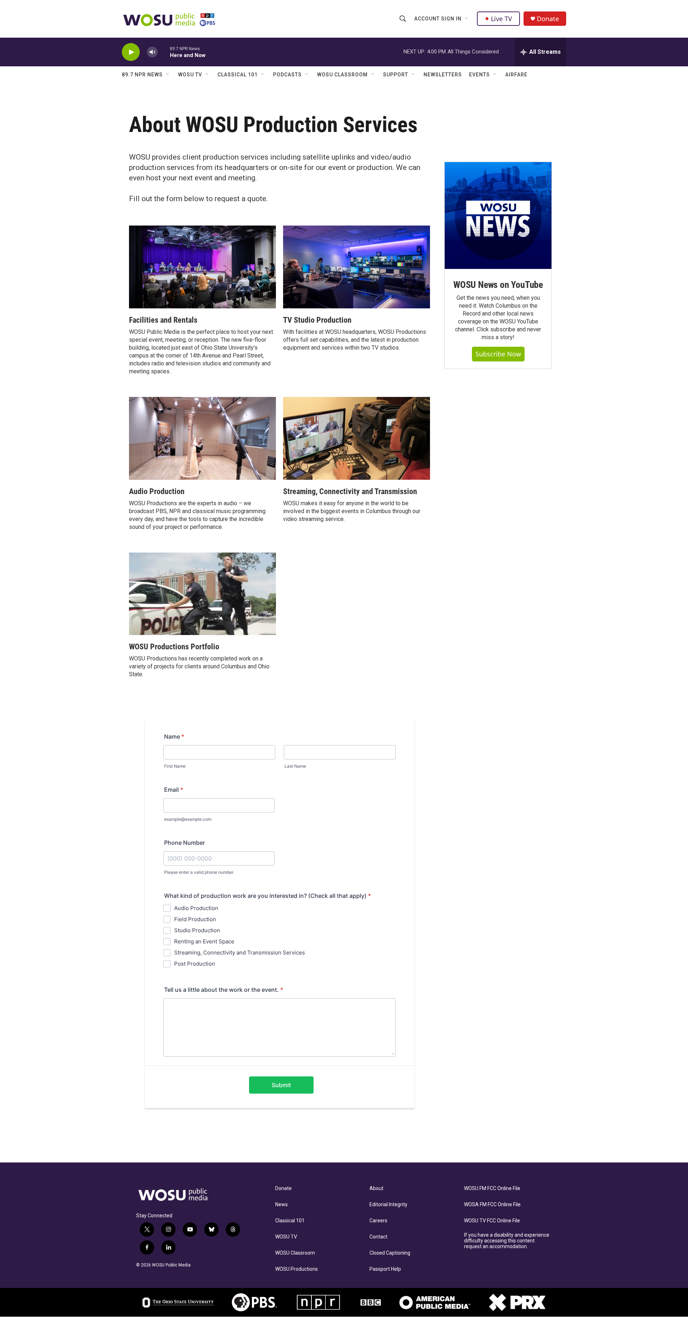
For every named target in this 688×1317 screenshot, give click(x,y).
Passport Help (385, 1269)
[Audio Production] (202, 438)
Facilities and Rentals (163, 320)
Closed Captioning (389, 1253)
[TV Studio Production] (356, 267)
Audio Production (157, 491)
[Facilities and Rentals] (202, 267)
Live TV (501, 18)
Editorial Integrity (388, 1204)
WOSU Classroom (342, 74)
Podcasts (287, 74)
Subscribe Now (498, 354)
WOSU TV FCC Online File (492, 1220)
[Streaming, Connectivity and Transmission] (356, 438)
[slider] (164, 52)
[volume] (152, 52)
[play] (131, 52)
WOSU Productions (296, 1269)
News (281, 1204)
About (376, 1188)
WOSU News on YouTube (498, 284)
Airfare (516, 74)
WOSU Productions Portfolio (174, 646)
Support (395, 74)
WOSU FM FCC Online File (492, 1188)
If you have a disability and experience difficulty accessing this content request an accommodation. (506, 1240)
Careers (378, 1220)
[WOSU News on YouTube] (498, 215)
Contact (378, 1237)
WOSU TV (190, 74)
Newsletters (443, 74)
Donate (548, 19)
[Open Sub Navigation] (467, 19)
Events (479, 74)
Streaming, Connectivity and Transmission (350, 491)
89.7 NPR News (142, 74)
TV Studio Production (317, 320)
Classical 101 (238, 74)
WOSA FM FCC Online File (492, 1204)
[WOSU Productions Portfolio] (202, 594)
